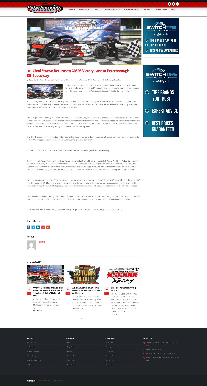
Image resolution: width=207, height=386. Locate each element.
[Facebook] (169, 4)
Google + (43, 227)
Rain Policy (32, 356)
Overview (109, 342)
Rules (69, 342)
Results (70, 365)
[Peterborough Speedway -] (45, 8)
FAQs (30, 365)
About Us (31, 347)
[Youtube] (173, 4)
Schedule (109, 351)
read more (37, 311)
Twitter (33, 227)
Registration (71, 347)
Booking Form (111, 356)
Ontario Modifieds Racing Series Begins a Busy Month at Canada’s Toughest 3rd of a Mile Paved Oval (48, 291)
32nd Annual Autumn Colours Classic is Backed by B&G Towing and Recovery (87, 290)
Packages (109, 347)
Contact (109, 365)
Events (72, 10)
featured (51, 80)
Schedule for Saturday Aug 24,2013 (123, 289)
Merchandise (161, 10)
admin (33, 80)
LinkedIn (38, 227)
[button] (81, 319)
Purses (69, 351)
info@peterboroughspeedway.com (163, 354)
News (42, 80)
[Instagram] (177, 4)
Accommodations (34, 360)
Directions (32, 342)
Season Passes (34, 351)
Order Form (110, 360)
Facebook (28, 227)
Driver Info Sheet (73, 356)
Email (47, 227)
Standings (71, 360)
